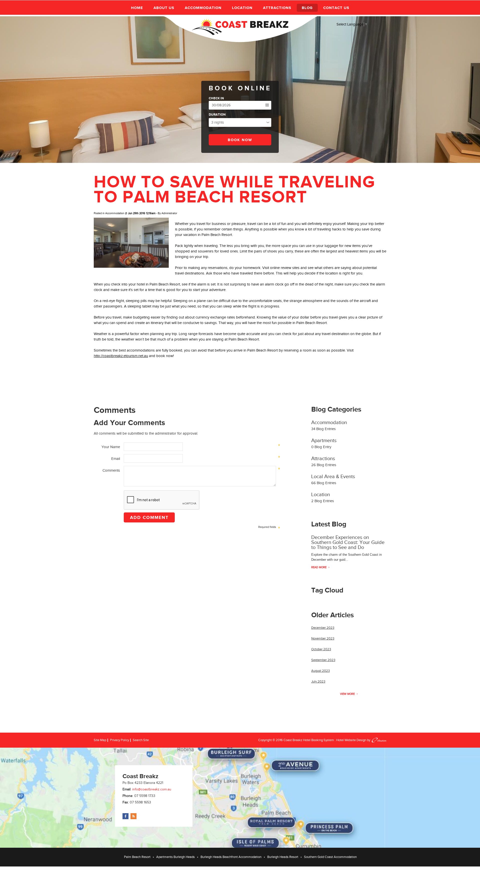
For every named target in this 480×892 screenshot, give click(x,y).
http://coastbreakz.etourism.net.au (121, 356)
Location (242, 8)
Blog (307, 8)
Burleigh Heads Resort (282, 857)
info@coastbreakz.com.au (151, 789)
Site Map (100, 740)
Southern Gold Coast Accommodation (330, 857)
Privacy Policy (119, 740)
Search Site (141, 740)
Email (115, 459)
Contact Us (336, 8)
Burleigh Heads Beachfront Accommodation (231, 857)
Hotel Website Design (351, 740)
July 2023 (318, 681)
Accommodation (203, 8)
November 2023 (322, 638)
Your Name (111, 447)
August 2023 (320, 671)
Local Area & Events (333, 476)
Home (137, 8)
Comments (111, 470)
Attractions (277, 8)
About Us (164, 8)
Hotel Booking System (318, 740)
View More (347, 693)
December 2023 (322, 628)
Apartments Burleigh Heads (175, 857)
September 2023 (323, 660)
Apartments (323, 440)
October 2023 (321, 649)
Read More (318, 567)
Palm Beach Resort (217, 235)
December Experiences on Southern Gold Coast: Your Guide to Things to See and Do (347, 542)
